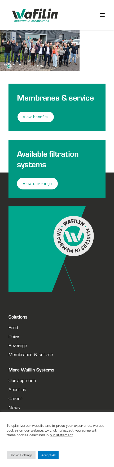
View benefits (36, 117)
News (14, 407)
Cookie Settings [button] (21, 454)
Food (13, 327)
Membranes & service (30, 354)
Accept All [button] (48, 454)
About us (17, 389)
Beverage (17, 345)
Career (15, 398)
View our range (37, 183)
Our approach (22, 380)
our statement (61, 435)
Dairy (13, 336)
